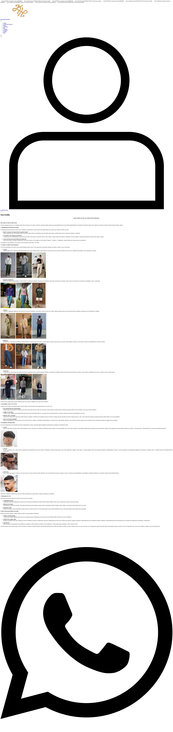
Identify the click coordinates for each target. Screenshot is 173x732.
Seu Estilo (5, 30)
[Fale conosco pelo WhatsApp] (86, 730)
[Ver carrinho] (1, 211)
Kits (4, 28)
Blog (4, 32)
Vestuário (5, 29)
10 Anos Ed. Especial (7, 24)
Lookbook (5, 26)
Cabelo (4, 23)
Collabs (4, 31)
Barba (4, 25)
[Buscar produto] (1, 35)
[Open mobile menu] (1, 20)
